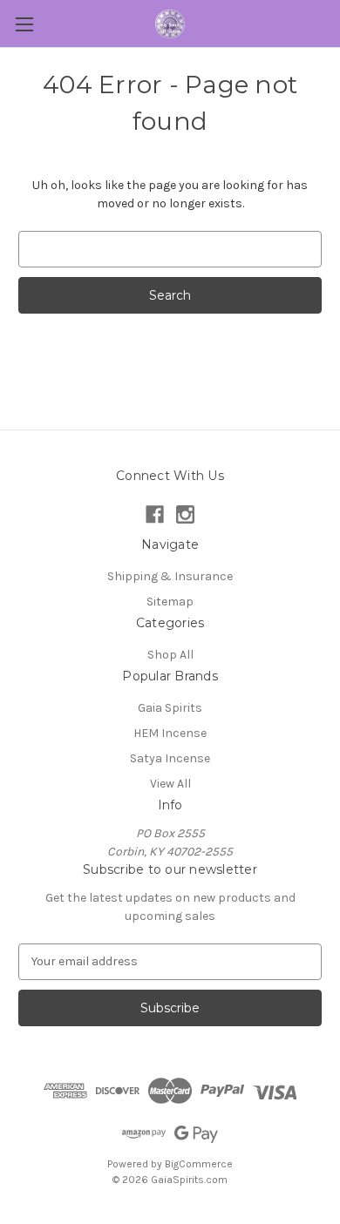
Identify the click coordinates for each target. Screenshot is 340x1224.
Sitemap (170, 601)
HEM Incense (170, 733)
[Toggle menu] (24, 24)
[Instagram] (185, 514)
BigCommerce (199, 1164)
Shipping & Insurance (170, 576)
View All (170, 783)
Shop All (170, 654)
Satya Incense (170, 758)
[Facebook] (155, 514)
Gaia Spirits (170, 707)
